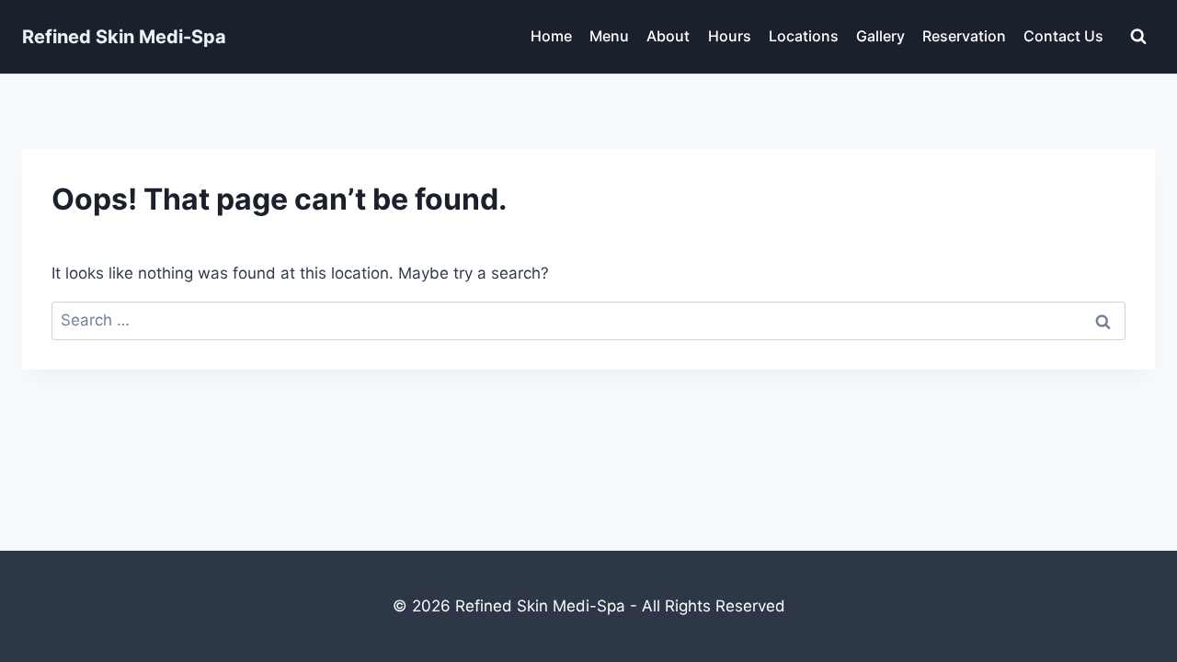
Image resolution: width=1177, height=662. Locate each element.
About (668, 36)
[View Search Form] (1138, 36)
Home (551, 36)
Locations (804, 36)
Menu (609, 36)
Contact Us (1063, 36)
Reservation (964, 36)
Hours (729, 36)
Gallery (880, 36)
